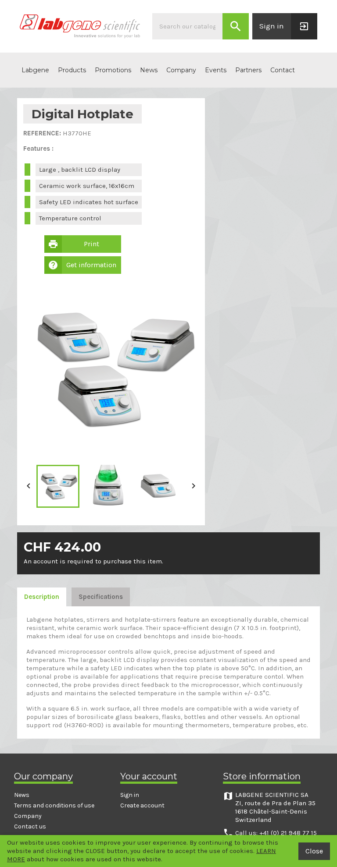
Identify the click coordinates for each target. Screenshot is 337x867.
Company (181, 70)
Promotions (113, 70)
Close (314, 851)
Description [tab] (41, 597)
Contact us (30, 826)
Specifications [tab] (101, 597)
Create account (142, 805)
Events (215, 70)
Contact (282, 70)
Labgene (35, 70)
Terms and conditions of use (54, 805)
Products (72, 70)
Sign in (129, 795)
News (149, 70)
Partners (248, 70)
